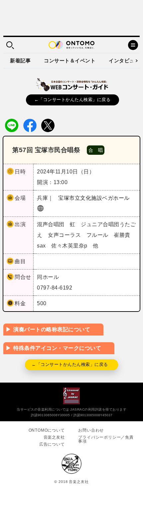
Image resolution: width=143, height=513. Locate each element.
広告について (52, 444)
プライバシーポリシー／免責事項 (105, 439)
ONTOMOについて (47, 430)
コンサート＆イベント (69, 60)
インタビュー (124, 60)
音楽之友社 (54, 437)
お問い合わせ (91, 430)
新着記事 (20, 60)
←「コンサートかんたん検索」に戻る (72, 99)
